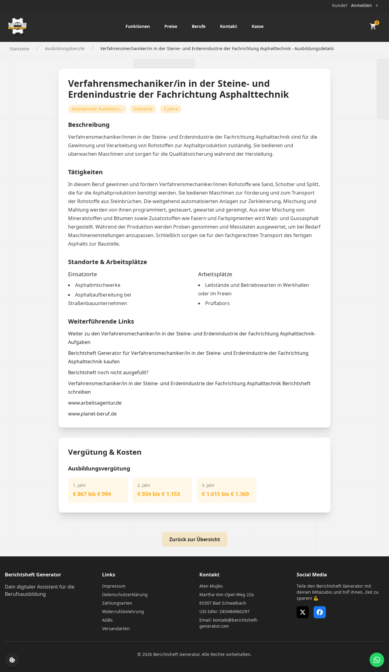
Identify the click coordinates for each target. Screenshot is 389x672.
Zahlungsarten (117, 603)
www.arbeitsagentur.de (95, 402)
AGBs (107, 620)
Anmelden (361, 5)
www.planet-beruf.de (92, 413)
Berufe (198, 26)
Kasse (257, 26)
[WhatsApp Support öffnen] (377, 660)
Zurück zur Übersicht (194, 539)
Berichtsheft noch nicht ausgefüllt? (108, 372)
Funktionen (138, 26)
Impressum (114, 586)
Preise (170, 26)
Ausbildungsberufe (64, 48)
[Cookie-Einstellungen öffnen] (12, 660)
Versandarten (116, 628)
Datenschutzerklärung (125, 594)
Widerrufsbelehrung (123, 611)
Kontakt (228, 26)
